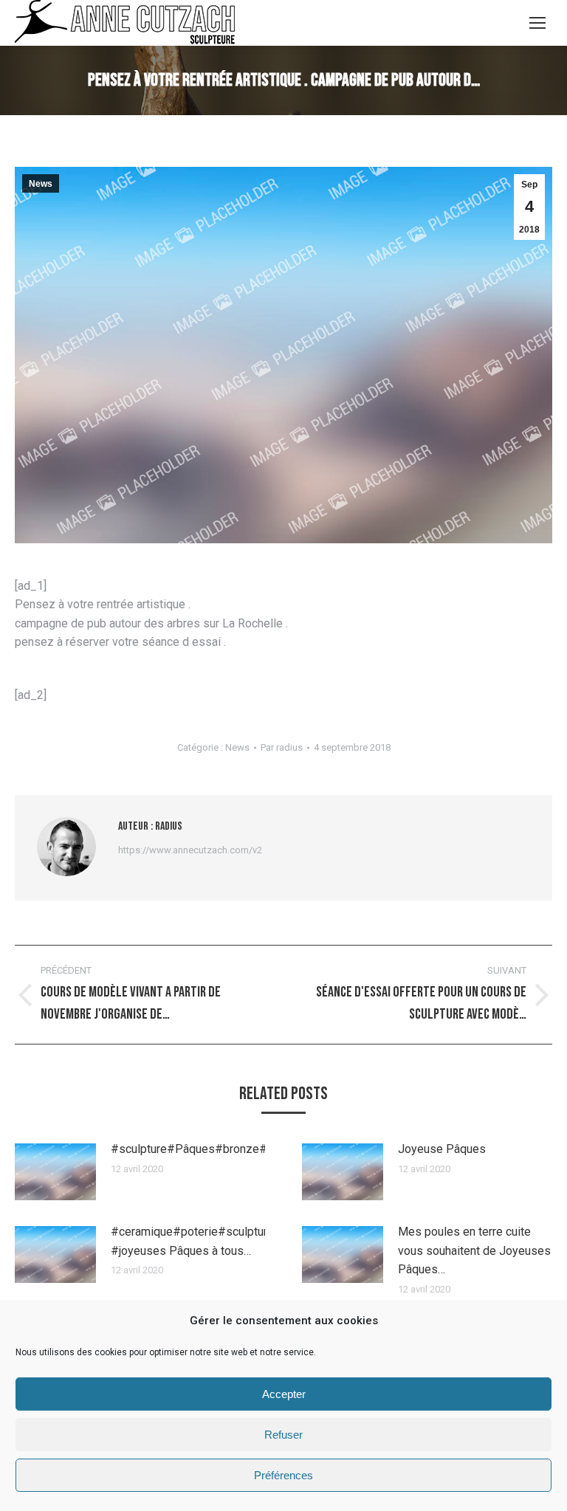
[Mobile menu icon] (537, 23)
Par (282, 747)
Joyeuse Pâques (442, 1149)
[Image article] (55, 1171)
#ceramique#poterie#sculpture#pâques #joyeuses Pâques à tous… (215, 1241)
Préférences (283, 1475)
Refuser (283, 1434)
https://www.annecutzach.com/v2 (190, 850)
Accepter (284, 1394)
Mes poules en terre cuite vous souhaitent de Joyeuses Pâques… (474, 1250)
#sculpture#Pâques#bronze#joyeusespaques (232, 1149)
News (40, 184)
